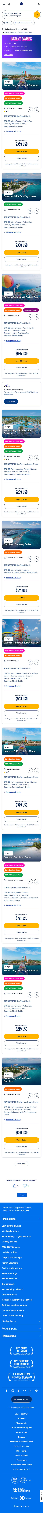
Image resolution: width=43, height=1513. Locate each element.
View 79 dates (21, 152)
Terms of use (21, 1432)
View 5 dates (21, 1036)
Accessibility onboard (12, 1289)
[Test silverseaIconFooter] (21, 1508)
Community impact (21, 1469)
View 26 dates (21, 361)
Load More (21, 1164)
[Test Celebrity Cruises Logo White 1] (21, 1500)
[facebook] (7, 1390)
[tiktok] (18, 1390)
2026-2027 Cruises (11, 1247)
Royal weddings (9, 1273)
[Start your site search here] (9, 4)
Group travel (8, 1284)
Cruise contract (21, 1414)
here (27, 1210)
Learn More (8, 55)
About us (21, 1419)
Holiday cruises (9, 1242)
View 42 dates (21, 812)
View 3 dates (21, 253)
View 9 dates (22, 1140)
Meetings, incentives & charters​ (17, 1300)
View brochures (9, 1294)
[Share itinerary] (36, 109)
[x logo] (30, 1390)
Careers (21, 1437)
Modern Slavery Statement (21, 1442)
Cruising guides (9, 1252)
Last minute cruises (11, 1226)
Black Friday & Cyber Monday (16, 1236)
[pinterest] (36, 1390)
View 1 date (21, 598)
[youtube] (24, 1390)
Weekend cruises (10, 1231)
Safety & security (21, 1446)
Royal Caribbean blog (12, 1316)
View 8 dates (22, 926)
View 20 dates (21, 499)
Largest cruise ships (12, 1257)
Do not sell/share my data (21, 1428)
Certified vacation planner (14, 1305)
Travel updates (21, 1456)
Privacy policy (21, 1423)
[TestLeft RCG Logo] (21, 1483)
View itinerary (21, 158)
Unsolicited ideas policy (21, 1465)
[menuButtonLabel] (4, 4)
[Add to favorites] (30, 109)
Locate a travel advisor (13, 1310)
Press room (21, 1460)
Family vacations (10, 1263)
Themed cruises (9, 1279)
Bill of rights (21, 1451)
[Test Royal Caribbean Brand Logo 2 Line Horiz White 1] (21, 1492)
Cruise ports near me (12, 1268)
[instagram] (12, 1390)
